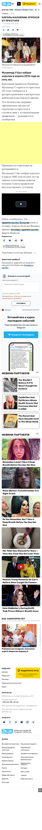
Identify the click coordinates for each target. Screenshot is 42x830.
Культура (5, 782)
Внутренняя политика (10, 744)
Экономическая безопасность (27, 758)
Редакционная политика (11, 683)
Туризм (23, 775)
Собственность (27, 779)
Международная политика (8, 749)
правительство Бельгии (15, 222)
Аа (19, 4)
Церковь (5, 779)
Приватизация (7, 761)
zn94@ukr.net (31, 706)
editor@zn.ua (7, 712)
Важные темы (8, 10)
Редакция (6, 676)
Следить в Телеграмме (23, 335)
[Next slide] (38, 9)
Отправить (21, 303)
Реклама (5, 679)
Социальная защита (29, 744)
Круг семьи (25, 772)
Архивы (5, 672)
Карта (4, 687)
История (24, 768)
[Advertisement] (21, 143)
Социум (24, 764)
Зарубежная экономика (26, 749)
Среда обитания (8, 775)
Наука (4, 768)
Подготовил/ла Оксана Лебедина (17, 252)
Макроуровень (7, 754)
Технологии (6, 772)
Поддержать (30, 4)
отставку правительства (24, 229)
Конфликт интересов (29, 754)
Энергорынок (7, 757)
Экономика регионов (10, 764)
